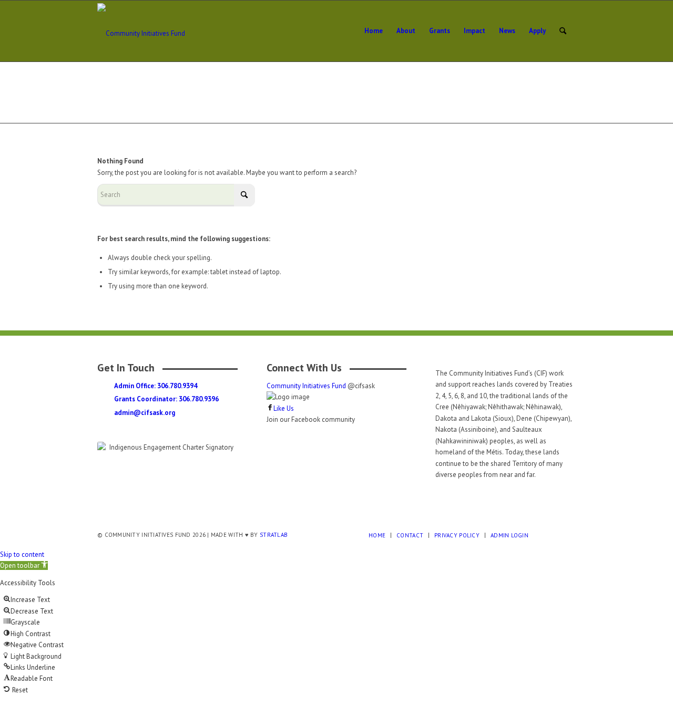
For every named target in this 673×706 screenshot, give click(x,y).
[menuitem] (374, 31)
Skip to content (22, 554)
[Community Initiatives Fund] (157, 31)
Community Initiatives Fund (307, 385)
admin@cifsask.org (144, 412)
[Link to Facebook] (552, 535)
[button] (24, 565)
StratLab (274, 534)
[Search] (563, 31)
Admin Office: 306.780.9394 (155, 385)
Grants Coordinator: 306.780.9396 (166, 398)
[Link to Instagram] (568, 535)
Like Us (283, 408)
